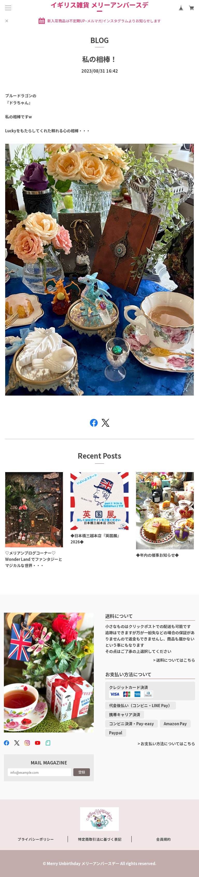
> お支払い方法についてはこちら (166, 743)
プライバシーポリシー (36, 839)
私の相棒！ (99, 59)
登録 (81, 772)
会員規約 (163, 839)
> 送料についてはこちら (174, 660)
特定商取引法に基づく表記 (100, 839)
